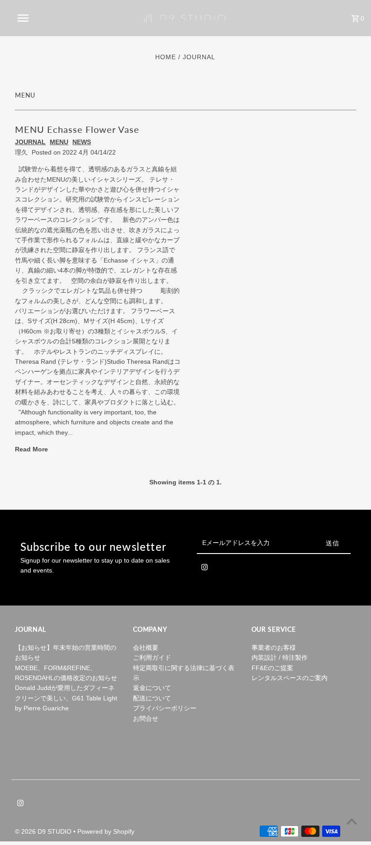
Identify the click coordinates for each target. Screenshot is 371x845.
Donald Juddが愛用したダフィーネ (64, 687)
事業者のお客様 (274, 647)
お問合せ (145, 718)
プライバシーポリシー (164, 708)
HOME (165, 57)
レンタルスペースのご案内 (290, 677)
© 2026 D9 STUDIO (44, 831)
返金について (152, 687)
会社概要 (145, 647)
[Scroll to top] (352, 821)
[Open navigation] (42, 18)
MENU (59, 142)
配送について (152, 698)
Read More (31, 449)
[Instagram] (204, 569)
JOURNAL (30, 142)
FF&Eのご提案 (272, 667)
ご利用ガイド (152, 657)
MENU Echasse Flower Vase (77, 129)
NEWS (81, 142)
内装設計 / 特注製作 (280, 657)
